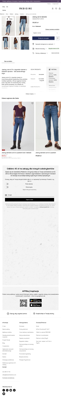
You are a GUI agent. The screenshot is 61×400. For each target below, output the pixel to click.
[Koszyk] (59, 8)
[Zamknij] (58, 1)
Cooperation (5, 346)
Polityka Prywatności (24, 360)
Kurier (37, 326)
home (4, 10)
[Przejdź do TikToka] (14, 390)
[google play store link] (36, 301)
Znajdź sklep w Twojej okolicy (45, 313)
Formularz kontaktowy (8, 378)
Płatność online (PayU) (42, 338)
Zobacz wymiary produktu (52, 29)
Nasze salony (6, 329)
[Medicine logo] (25, 8)
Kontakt (4, 354)
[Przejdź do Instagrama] (7, 390)
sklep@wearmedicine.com (9, 375)
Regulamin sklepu (23, 341)
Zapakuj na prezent (24, 338)
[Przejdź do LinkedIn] (3, 393)
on (7, 7)
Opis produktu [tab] (8, 61)
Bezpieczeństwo (23, 357)
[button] (45, 33)
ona (3, 7)
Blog (3, 343)
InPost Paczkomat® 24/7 (42, 329)
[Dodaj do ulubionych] (57, 38)
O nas (4, 326)
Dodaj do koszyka (43, 38)
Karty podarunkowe (24, 335)
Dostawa (21, 326)
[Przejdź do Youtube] (10, 390)
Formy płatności (23, 329)
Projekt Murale (6, 340)
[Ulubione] (56, 8)
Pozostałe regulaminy (25, 354)
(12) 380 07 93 (6, 372)
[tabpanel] (30, 79)
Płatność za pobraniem (42, 335)
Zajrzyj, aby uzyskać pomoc (18, 313)
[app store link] (36, 305)
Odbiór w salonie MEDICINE (43, 332)
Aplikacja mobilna (7, 332)
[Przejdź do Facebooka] (3, 390)
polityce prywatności (44, 207)
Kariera (4, 357)
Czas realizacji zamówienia (26, 332)
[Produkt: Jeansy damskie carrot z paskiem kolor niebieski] (18, 126)
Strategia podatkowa (8, 360)
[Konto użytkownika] (52, 8)
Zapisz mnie (29, 199)
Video (10, 19)
